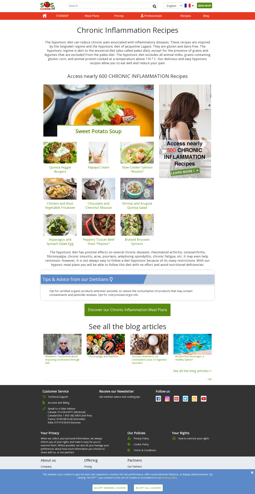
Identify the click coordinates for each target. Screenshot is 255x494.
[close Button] (252, 472)
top (210, 379)
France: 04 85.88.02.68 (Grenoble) (66, 419)
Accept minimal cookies (110, 487)
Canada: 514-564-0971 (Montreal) (67, 412)
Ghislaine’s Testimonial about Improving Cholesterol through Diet (62, 360)
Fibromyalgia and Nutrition (103, 356)
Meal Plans (92, 16)
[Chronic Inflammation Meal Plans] (185, 131)
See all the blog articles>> (192, 371)
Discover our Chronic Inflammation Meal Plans (127, 309)
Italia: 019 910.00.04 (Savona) (64, 422)
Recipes (185, 16)
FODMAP (62, 16)
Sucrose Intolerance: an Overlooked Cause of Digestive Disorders (149, 360)
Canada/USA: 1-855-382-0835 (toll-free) (70, 415)
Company (46, 466)
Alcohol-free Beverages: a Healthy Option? (189, 358)
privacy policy (169, 477)
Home (44, 16)
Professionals (152, 16)
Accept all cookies (148, 487)
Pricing (118, 16)
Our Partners (135, 466)
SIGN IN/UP (204, 5)
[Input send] (154, 6)
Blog (206, 16)
